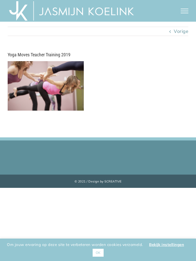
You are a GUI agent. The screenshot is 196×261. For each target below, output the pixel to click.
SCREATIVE (113, 181)
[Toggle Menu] (184, 11)
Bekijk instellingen (166, 244)
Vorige (181, 31)
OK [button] (98, 253)
